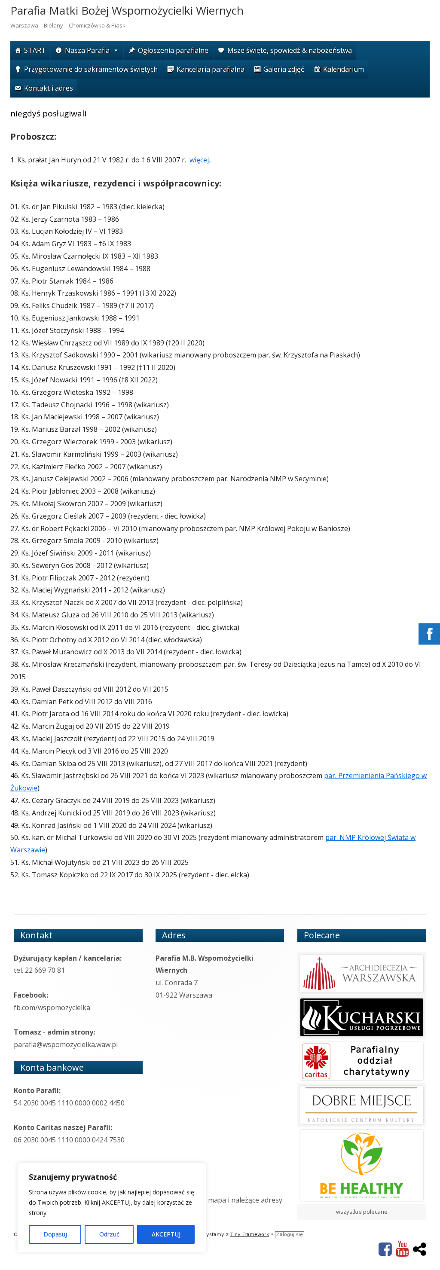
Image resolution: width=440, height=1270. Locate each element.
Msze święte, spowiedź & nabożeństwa (289, 50)
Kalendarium (343, 69)
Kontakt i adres (48, 88)
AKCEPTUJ (166, 1234)
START (35, 50)
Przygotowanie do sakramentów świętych (91, 69)
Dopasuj (55, 1234)
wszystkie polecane (362, 1211)
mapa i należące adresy (245, 1200)
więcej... (201, 160)
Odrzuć (109, 1234)
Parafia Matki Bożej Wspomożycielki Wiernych (127, 10)
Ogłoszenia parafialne (173, 50)
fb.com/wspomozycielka (52, 1007)
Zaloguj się (289, 1234)
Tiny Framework (249, 1234)
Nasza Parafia (87, 50)
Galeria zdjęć (283, 69)
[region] (111, 1208)
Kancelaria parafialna (210, 69)
